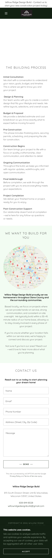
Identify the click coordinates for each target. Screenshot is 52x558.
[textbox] (26, 390)
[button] (6, 13)
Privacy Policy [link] (15, 476)
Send (26, 464)
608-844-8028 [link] (26, 502)
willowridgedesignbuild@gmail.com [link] (26, 506)
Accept (26, 551)
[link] (26, 13)
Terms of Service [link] (30, 476)
